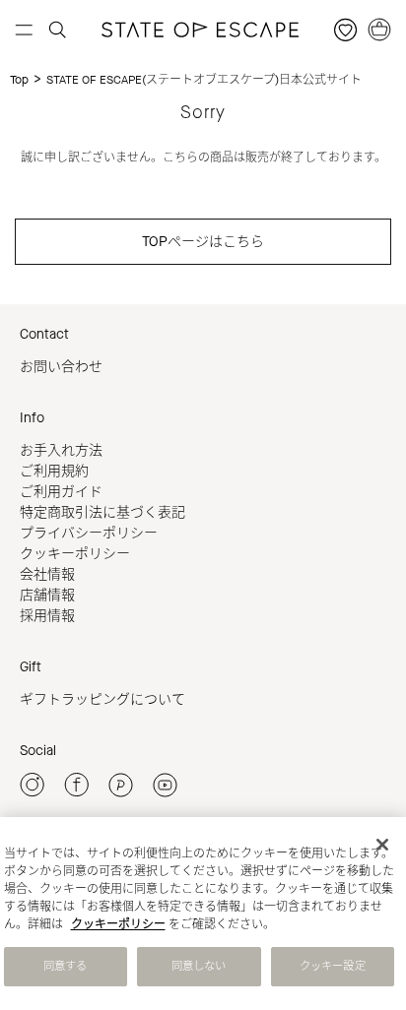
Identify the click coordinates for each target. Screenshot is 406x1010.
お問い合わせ (61, 366)
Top (19, 80)
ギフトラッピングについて (102, 699)
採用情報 (47, 615)
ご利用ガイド (61, 491)
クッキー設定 (333, 966)
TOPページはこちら (203, 241)
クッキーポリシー (75, 553)
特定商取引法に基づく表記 (102, 512)
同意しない (199, 966)
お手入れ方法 (61, 450)
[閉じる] (382, 844)
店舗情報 (47, 595)
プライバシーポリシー (89, 533)
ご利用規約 (54, 471)
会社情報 (47, 574)
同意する (65, 966)
